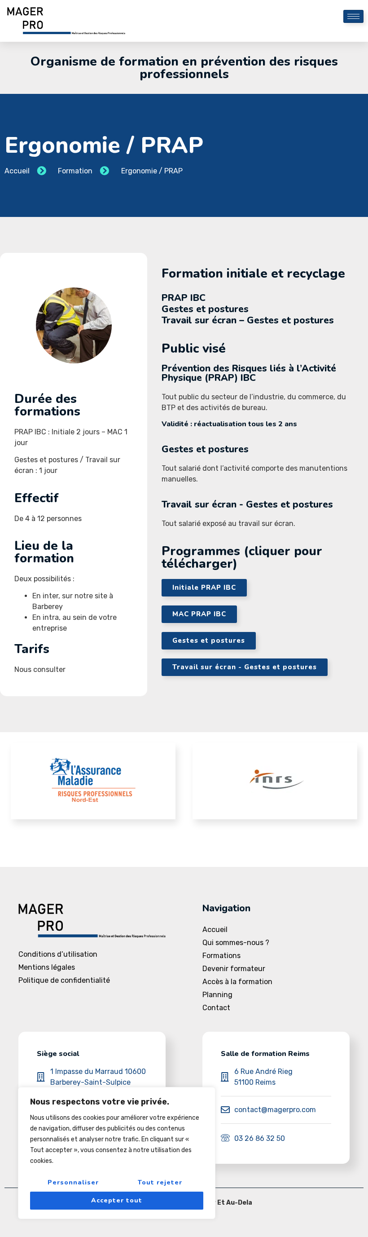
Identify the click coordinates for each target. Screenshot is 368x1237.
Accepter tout (116, 1200)
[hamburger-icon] (353, 16)
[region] (116, 1153)
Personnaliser (73, 1182)
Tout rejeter (160, 1182)
